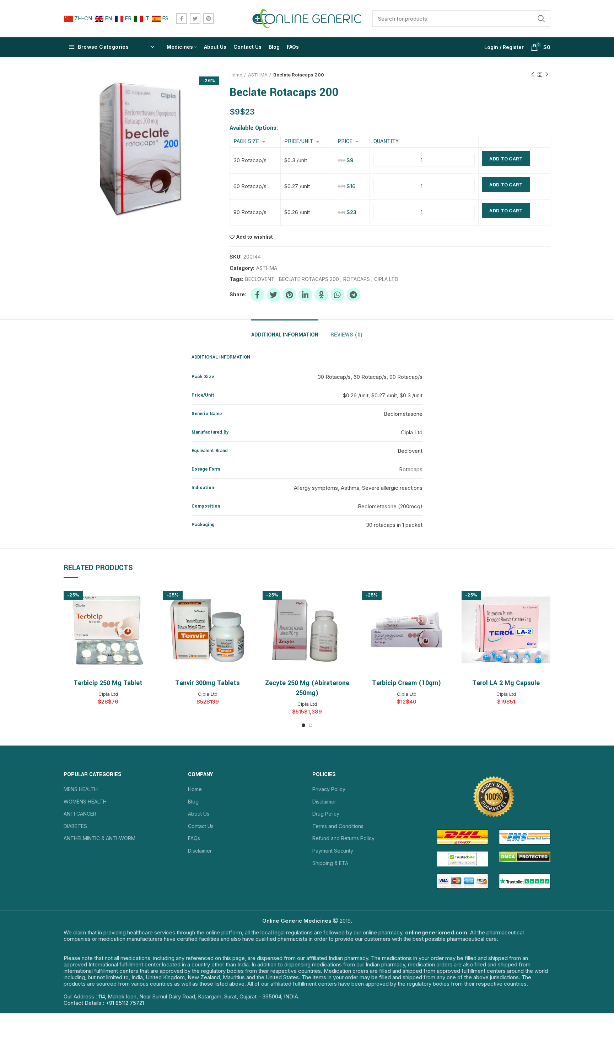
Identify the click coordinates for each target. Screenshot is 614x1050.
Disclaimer (200, 851)
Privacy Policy (328, 789)
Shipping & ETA (330, 863)
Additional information (284, 335)
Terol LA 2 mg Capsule (506, 683)
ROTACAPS (356, 279)
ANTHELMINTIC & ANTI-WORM (99, 838)
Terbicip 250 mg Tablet (108, 683)
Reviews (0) (346, 335)
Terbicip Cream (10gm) (406, 683)
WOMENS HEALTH (85, 802)
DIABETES (75, 826)
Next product (546, 74)
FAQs (194, 838)
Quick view (147, 597)
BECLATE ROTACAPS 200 (309, 279)
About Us (198, 814)
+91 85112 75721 (125, 1002)
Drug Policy (325, 814)
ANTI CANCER (80, 814)
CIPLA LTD (386, 279)
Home (236, 75)
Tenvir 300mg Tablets (207, 683)
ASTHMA (258, 75)
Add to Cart (506, 158)
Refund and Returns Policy (343, 838)
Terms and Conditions (337, 826)
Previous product (532, 74)
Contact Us (201, 826)
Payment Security (332, 851)
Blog (193, 802)
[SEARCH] (541, 18)
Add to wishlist (254, 236)
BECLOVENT (260, 279)
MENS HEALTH (81, 789)
